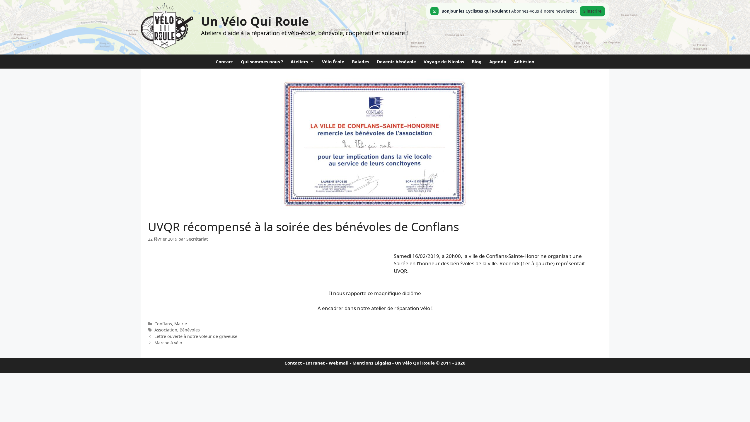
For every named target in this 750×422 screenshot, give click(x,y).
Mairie (180, 323)
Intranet (315, 363)
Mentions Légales (371, 363)
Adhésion (524, 61)
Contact (224, 61)
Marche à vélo (168, 343)
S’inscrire (592, 11)
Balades (360, 61)
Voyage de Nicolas (444, 61)
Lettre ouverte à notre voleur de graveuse (195, 336)
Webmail (339, 363)
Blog (477, 61)
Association (165, 330)
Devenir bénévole (396, 61)
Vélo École (333, 61)
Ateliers (299, 61)
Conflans (163, 323)
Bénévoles (190, 330)
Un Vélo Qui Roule (255, 21)
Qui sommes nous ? (262, 61)
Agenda (497, 61)
